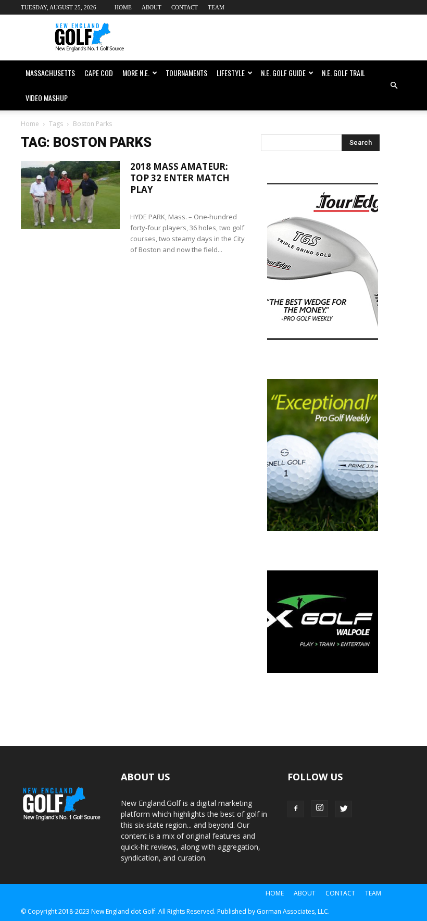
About (151, 7)
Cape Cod (98, 72)
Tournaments (186, 72)
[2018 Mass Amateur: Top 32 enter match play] (70, 195)
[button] (393, 85)
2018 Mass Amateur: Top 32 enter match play (180, 177)
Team (216, 7)
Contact (184, 7)
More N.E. (135, 72)
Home (123, 7)
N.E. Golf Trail (343, 72)
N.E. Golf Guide (283, 72)
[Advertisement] (284, 37)
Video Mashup (47, 97)
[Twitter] (343, 809)
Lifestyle (231, 72)
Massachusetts (50, 72)
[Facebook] (295, 809)
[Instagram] (319, 808)
